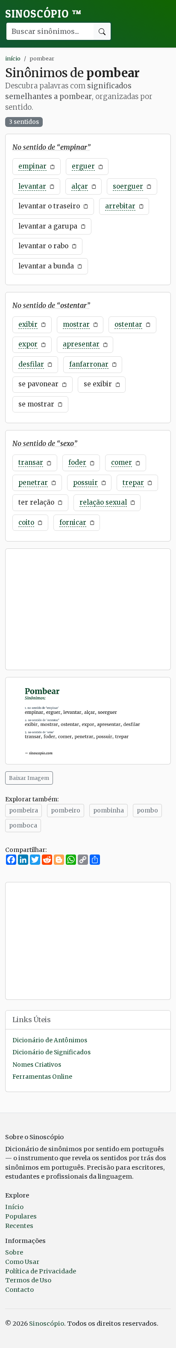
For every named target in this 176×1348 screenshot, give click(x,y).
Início (14, 1207)
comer (121, 462)
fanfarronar (89, 364)
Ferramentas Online (42, 1076)
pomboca (23, 825)
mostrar (76, 324)
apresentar (81, 344)
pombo (147, 810)
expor (28, 344)
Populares (21, 1216)
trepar (133, 482)
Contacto (19, 1290)
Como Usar (22, 1262)
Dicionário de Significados (51, 1052)
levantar (32, 186)
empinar (32, 166)
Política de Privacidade (40, 1271)
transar (30, 462)
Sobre (14, 1252)
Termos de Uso (28, 1280)
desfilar (31, 364)
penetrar (33, 482)
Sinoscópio (43, 13)
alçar (79, 186)
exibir (28, 324)
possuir (85, 482)
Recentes (19, 1226)
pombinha (108, 810)
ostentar (128, 324)
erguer (83, 166)
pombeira (23, 810)
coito (26, 522)
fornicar (72, 522)
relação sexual (103, 502)
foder (77, 462)
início (13, 58)
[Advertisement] (88, 609)
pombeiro (65, 810)
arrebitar (120, 206)
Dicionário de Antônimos (49, 1040)
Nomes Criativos (36, 1064)
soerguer (128, 186)
